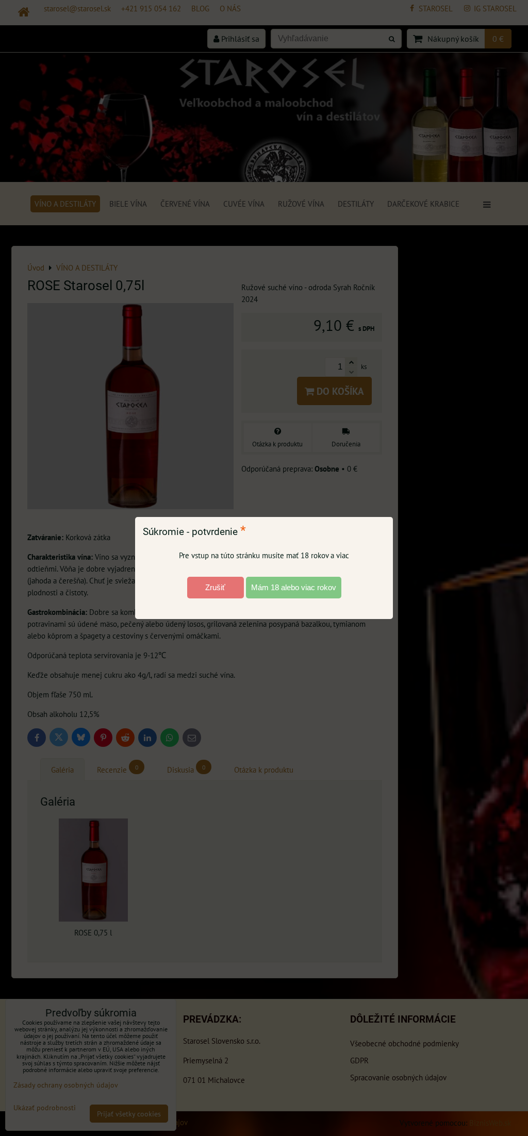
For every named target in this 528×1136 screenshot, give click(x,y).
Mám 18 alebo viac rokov (293, 587)
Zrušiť (215, 587)
